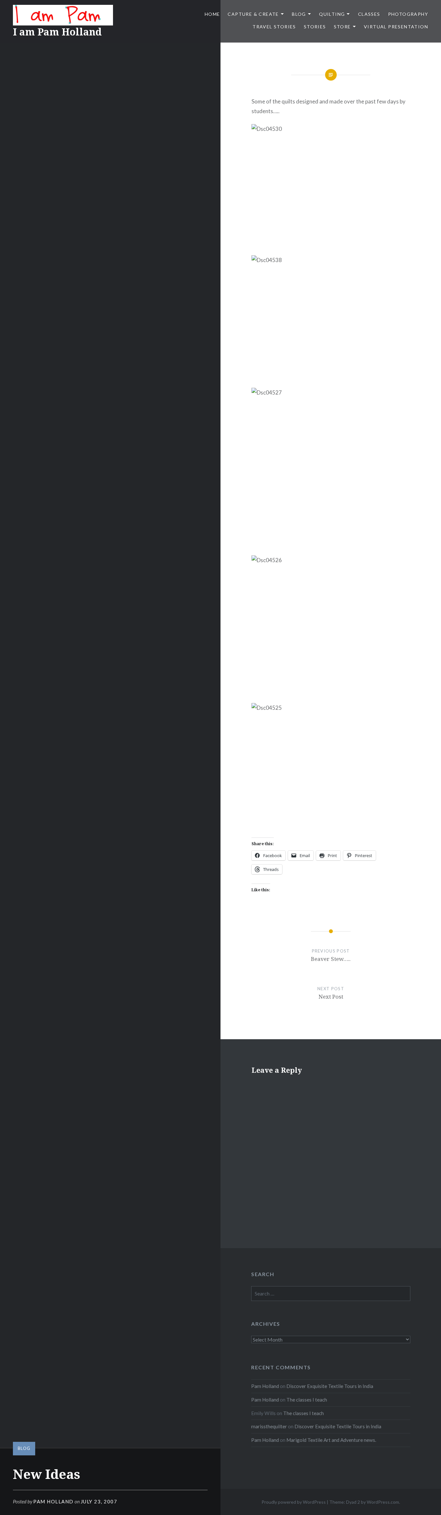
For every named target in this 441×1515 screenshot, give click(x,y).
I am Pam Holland (57, 31)
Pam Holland (53, 1501)
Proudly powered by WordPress (294, 1502)
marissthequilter (269, 1426)
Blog (299, 14)
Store (342, 26)
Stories (315, 26)
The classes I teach (306, 1400)
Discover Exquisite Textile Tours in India (329, 1386)
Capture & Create (253, 14)
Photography (408, 14)
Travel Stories (274, 26)
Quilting (332, 14)
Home (212, 14)
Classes (369, 14)
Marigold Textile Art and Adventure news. (331, 1440)
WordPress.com (383, 1502)
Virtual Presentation (396, 26)
